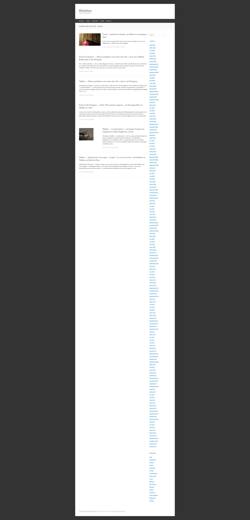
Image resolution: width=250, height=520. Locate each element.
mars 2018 (152, 313)
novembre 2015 (153, 381)
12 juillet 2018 (83, 119)
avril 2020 (152, 244)
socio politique (153, 495)
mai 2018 (152, 307)
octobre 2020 (153, 228)
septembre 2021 (153, 198)
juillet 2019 (152, 269)
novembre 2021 (153, 192)
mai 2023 (152, 143)
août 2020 (152, 233)
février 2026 (152, 59)
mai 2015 (152, 397)
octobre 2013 (153, 444)
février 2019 (152, 282)
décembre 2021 (153, 190)
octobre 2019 (153, 261)
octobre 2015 (153, 384)
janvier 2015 (152, 408)
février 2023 (152, 151)
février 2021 (152, 217)
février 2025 (152, 86)
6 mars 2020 (106, 47)
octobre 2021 (153, 195)
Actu (113, 47)
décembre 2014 (153, 411)
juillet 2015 (152, 392)
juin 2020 (151, 239)
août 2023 (152, 135)
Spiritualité (95, 21)
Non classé (152, 484)
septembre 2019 (153, 263)
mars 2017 (152, 345)
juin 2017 (151, 337)
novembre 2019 (153, 258)
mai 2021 (152, 209)
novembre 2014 (153, 414)
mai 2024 (152, 110)
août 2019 (152, 266)
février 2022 (152, 184)
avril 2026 (152, 53)
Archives (108, 21)
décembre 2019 (153, 255)
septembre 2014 (153, 419)
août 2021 (152, 201)
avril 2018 (152, 310)
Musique (81, 21)
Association (152, 460)
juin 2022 (151, 173)
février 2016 (152, 373)
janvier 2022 (152, 187)
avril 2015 (152, 400)
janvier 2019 (152, 285)
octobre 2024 (153, 97)
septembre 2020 (153, 231)
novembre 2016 (153, 356)
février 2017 (152, 348)
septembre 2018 (153, 296)
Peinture (151, 487)
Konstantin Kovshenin (118, 511)
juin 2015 (151, 394)
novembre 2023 (153, 127)
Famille (102, 21)
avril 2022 (152, 179)
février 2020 (152, 250)
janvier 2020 (152, 252)
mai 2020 (152, 241)
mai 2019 (152, 274)
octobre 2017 (153, 326)
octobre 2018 (153, 293)
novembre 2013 (153, 441)
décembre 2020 (153, 222)
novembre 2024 (153, 94)
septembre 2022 (153, 165)
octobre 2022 (153, 162)
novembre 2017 (153, 323)
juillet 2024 (152, 105)
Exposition (152, 468)
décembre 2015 (153, 378)
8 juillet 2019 (82, 71)
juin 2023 (151, 140)
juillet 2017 (152, 334)
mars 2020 (152, 247)
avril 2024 (152, 113)
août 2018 (152, 299)
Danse (151, 465)
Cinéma (151, 462)
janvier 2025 (152, 89)
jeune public (152, 476)
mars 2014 (152, 430)
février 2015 (152, 405)
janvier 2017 (152, 351)
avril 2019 (152, 277)
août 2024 (152, 102)
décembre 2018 (153, 288)
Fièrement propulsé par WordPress (89, 511)
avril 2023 (152, 146)
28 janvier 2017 (107, 147)
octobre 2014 (153, 416)
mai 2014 (152, 424)
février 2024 (152, 119)
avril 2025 (152, 80)
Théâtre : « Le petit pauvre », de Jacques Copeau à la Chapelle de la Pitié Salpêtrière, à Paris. (123, 130)
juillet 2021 (152, 203)
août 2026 (152, 45)
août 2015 (152, 389)
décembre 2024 (153, 91)
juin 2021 (151, 206)
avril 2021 (152, 211)
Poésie (151, 490)
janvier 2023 (152, 154)
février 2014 (152, 433)
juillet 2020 (152, 236)
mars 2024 (152, 116)
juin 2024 (151, 108)
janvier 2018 (152, 318)
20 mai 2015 (82, 172)
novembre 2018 (153, 291)
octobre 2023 (153, 130)
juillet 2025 (152, 75)
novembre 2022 (153, 160)
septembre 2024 (153, 99)
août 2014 (152, 422)
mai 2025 (152, 78)
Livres (151, 479)
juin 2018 (151, 304)
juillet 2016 (152, 364)
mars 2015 (152, 403)
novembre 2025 (153, 67)
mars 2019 (152, 280)
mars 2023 (152, 149)
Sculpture (152, 492)
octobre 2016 (153, 359)
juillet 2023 (152, 138)
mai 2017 (152, 340)
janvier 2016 (152, 375)
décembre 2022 (153, 157)
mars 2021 (152, 214)
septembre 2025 (153, 72)
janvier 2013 (152, 446)
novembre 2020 (153, 225)
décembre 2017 (153, 321)
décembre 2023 (153, 124)
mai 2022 (152, 176)
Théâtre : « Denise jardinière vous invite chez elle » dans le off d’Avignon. (108, 81)
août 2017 (152, 332)
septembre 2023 (153, 132)
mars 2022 (152, 181)
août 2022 (152, 168)
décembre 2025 (153, 64)
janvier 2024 (152, 121)
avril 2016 (152, 367)
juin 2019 (151, 272)
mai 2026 (152, 50)
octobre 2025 (153, 69)
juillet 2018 (152, 302)
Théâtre (88, 21)
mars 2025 (152, 83)
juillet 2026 (152, 48)
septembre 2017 (153, 329)
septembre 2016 (153, 362)
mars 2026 (152, 56)
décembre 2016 (153, 353)
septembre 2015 (153, 386)
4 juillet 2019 (82, 95)
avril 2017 (152, 343)
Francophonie (153, 473)
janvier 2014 (152, 435)
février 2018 (152, 315)
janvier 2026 (152, 61)
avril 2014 (152, 427)
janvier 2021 (152, 220)
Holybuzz (85, 10)
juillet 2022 (152, 170)
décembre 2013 (153, 438)
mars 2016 (152, 370)
